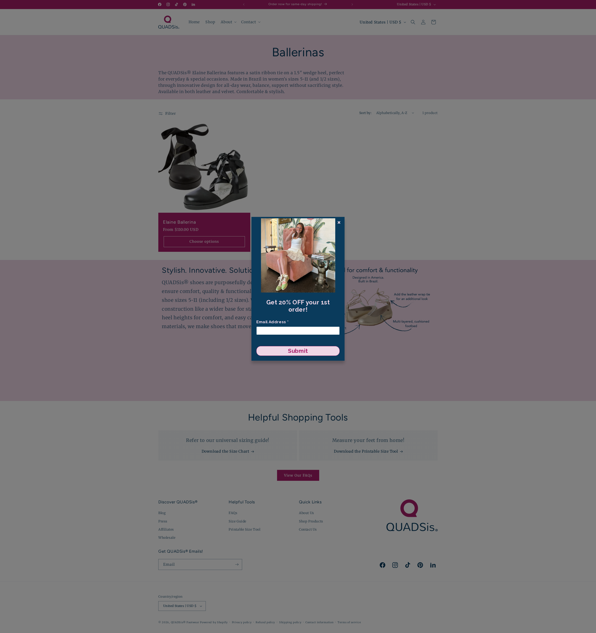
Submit (298, 350)
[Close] (339, 222)
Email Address (272, 322)
